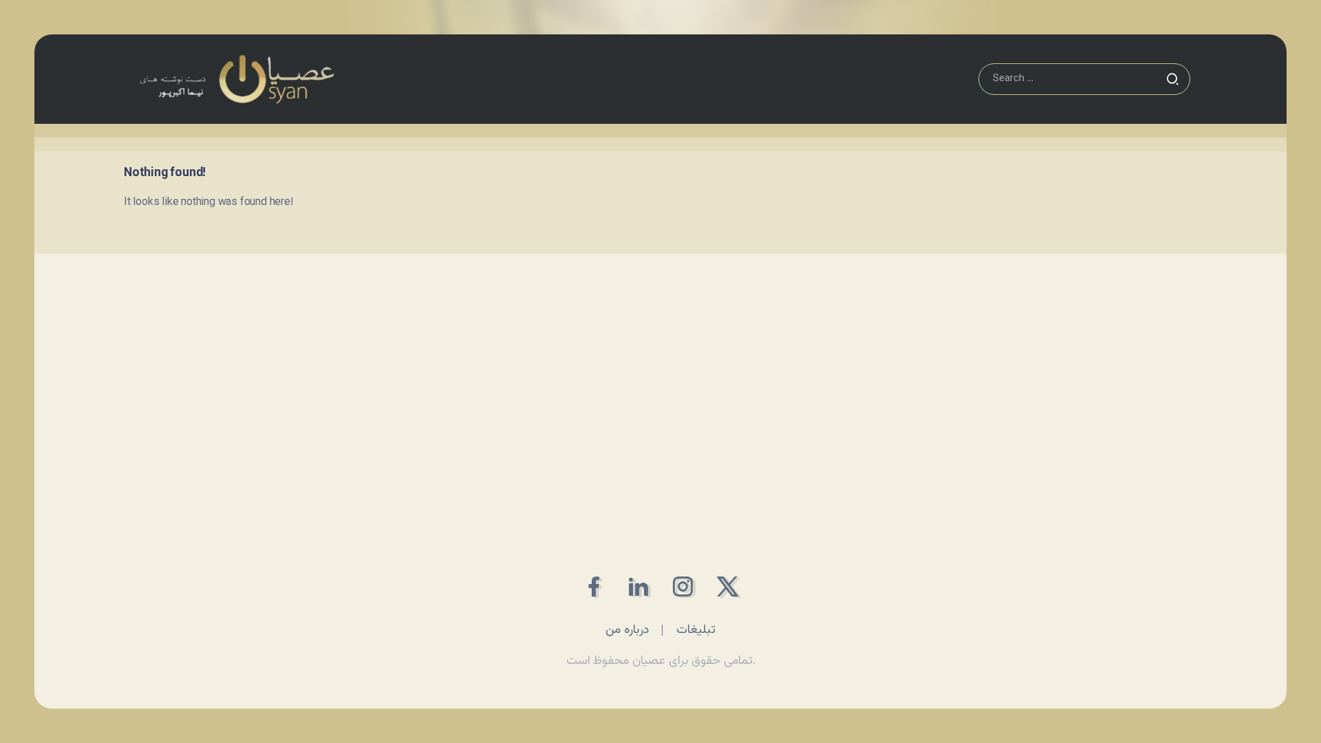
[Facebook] (593, 586)
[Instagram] (683, 586)
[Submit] (1172, 79)
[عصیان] (237, 79)
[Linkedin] (638, 586)
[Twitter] (728, 586)
